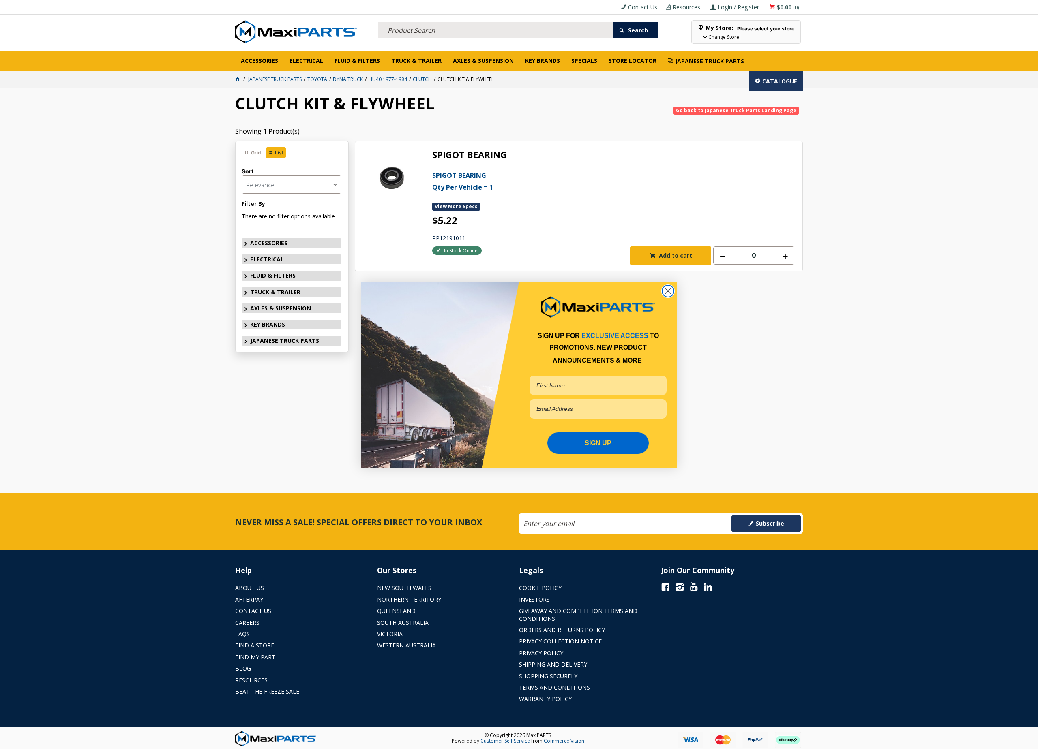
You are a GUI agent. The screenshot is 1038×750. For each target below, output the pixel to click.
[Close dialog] (668, 291)
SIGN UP (598, 443)
